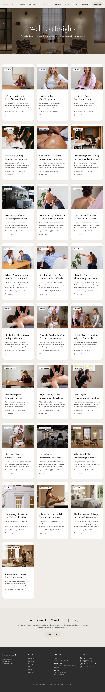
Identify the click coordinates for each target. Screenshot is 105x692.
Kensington (58, 663)
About (22, 4)
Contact (85, 4)
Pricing (58, 4)
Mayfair (56, 658)
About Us (31, 658)
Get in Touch (52, 635)
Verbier (56, 670)
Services (32, 4)
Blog (67, 4)
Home (13, 4)
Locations (45, 4)
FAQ (29, 667)
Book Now (97, 4)
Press (75, 4)
